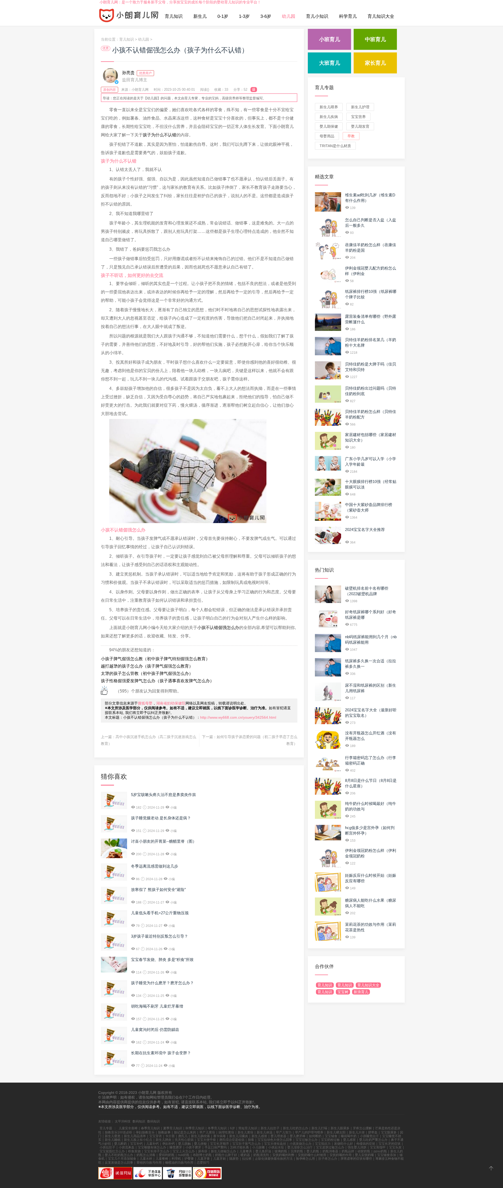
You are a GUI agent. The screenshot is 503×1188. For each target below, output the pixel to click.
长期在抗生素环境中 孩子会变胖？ (161, 1053)
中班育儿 (375, 39)
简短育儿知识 (247, 1128)
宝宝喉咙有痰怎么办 (152, 1147)
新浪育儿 (361, 992)
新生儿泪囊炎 (238, 1136)
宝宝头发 (395, 1147)
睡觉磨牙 (176, 1147)
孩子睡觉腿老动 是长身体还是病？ (161, 818)
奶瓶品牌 (348, 1151)
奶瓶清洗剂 (261, 1155)
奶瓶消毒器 (330, 1151)
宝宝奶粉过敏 (330, 1140)
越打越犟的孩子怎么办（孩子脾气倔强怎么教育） (147, 666)
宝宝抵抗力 (323, 1144)
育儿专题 (324, 87)
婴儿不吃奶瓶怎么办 (119, 1155)
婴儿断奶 (120, 1144)
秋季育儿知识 (194, 1128)
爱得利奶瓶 (166, 1155)
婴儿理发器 (278, 1136)
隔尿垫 (234, 1158)
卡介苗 (170, 1136)
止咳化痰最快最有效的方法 (274, 1158)
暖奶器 (245, 1155)
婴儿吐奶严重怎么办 (373, 1140)
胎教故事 (164, 1132)
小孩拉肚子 (107, 1147)
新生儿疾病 (329, 117)
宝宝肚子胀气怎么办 (246, 1144)
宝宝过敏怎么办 (307, 1140)
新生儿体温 (264, 1132)
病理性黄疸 (226, 1132)
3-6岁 (265, 16)
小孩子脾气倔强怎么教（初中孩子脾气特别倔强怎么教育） (155, 659)
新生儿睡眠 (113, 1140)
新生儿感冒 (259, 1136)
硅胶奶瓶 (364, 1151)
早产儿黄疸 (207, 1132)
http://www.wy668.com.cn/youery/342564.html (238, 717)
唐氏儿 (183, 1136)
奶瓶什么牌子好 (226, 1155)
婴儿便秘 (200, 1144)
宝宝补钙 (136, 1144)
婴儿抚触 (184, 1144)
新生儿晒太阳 (336, 1132)
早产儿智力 (284, 1132)
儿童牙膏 (203, 1158)
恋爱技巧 (203, 1162)
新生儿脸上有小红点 (138, 1140)
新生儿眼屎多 (340, 1128)
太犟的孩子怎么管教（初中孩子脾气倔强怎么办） (147, 673)
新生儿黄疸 (245, 1132)
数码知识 (139, 1121)
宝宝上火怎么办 (184, 1151)
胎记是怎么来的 (185, 1132)
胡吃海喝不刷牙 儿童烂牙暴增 (157, 1006)
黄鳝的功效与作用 (149, 1162)
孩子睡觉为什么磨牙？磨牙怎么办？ (162, 983)
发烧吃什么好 (343, 1144)
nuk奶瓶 (183, 1155)
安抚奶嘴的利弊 (283, 1155)
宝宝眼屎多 (389, 1132)
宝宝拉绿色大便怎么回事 (275, 1140)
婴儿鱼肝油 (263, 1151)
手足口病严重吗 (216, 1147)
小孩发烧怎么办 (300, 1144)
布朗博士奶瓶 (202, 1155)
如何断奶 (315, 1136)
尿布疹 (202, 1151)
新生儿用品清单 (135, 1136)
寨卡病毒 (219, 1136)
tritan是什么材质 (335, 146)
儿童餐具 (245, 1151)
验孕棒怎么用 (305, 1158)
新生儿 (200, 16)
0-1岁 (222, 16)
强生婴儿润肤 (357, 1147)
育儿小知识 (317, 16)
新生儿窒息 (113, 1136)
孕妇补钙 (168, 1144)
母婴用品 (327, 136)
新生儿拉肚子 (270, 1128)
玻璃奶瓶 (281, 1151)
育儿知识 (174, 16)
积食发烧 (134, 1151)
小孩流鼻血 (126, 1147)
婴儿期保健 (329, 126)
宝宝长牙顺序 (219, 1144)
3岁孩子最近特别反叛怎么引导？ (159, 936)
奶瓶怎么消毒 (145, 1155)
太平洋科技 (122, 1121)
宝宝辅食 (331, 1136)
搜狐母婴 (145, 703)
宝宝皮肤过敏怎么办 (330, 1147)
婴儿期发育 (360, 126)
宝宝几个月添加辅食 (122, 1158)
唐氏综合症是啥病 (231, 1140)
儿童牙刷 (219, 1158)
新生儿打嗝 (319, 1128)
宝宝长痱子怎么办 (156, 1151)
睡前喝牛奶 (349, 1136)
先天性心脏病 (184, 1140)
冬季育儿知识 (217, 1128)
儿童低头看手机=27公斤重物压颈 (160, 913)
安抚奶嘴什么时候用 (312, 1155)
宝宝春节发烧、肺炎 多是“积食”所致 (162, 959)
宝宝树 (342, 992)
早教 (351, 136)
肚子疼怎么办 (327, 1158)
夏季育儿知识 (172, 1128)
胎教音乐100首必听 (118, 1132)
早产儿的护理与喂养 (309, 1132)
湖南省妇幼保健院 (170, 703)
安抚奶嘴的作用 (341, 1155)
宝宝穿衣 (155, 1136)
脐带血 (373, 1132)
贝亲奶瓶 (297, 1151)
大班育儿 (329, 63)
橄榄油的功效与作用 (179, 1162)
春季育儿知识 (150, 1128)
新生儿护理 (360, 107)
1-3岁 (244, 16)
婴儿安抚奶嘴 (364, 1155)
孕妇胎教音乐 (145, 1132)
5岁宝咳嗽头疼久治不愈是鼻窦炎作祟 (163, 794)
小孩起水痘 (276, 1147)
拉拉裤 (247, 1158)
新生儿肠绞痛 (200, 1136)
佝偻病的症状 (365, 1144)
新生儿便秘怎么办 (223, 1151)
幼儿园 (288, 16)
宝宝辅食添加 (386, 1155)
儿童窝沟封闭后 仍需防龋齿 (155, 1029)
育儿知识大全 (381, 16)
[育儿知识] (129, 16)
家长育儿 (375, 63)
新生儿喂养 (329, 107)
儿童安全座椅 (128, 1128)
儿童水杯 (146, 1158)
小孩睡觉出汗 (369, 1136)
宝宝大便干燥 (206, 1140)
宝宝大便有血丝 (275, 1144)
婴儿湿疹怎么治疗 (300, 1147)
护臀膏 (189, 1158)
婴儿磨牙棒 (297, 1136)
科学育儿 (348, 16)
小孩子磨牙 (193, 1147)
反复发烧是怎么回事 (119, 1162)
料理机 (176, 1158)
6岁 (232, 1128)
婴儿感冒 (349, 1140)
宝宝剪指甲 (378, 1147)
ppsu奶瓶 (380, 1151)
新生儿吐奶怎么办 (295, 1128)
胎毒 (251, 1140)
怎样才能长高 (239, 1147)
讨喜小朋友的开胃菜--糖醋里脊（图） (163, 841)
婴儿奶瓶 (313, 1151)
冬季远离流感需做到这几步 (154, 866)
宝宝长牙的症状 (390, 1144)
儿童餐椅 (162, 1158)
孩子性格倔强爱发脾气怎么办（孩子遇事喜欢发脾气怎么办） (157, 681)
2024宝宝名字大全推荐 (365, 529)
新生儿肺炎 (163, 1140)
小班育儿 (329, 39)
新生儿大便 (357, 1132)
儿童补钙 (152, 1144)
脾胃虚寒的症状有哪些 (356, 1158)
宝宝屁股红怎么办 (112, 1151)
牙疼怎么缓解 (362, 1128)
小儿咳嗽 (258, 1147)
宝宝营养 (358, 117)
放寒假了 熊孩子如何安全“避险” (158, 889)
